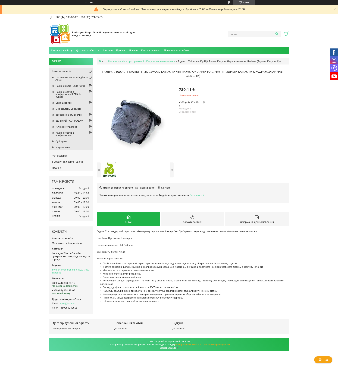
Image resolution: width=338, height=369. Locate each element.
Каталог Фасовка (151, 50)
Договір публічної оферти (66, 328)
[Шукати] (277, 34)
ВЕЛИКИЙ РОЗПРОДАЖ (69, 120)
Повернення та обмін (176, 50)
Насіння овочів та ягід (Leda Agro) (71, 78)
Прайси (56, 167)
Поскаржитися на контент (188, 344)
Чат (326, 359)
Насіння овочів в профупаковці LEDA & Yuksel (68, 94)
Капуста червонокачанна (160, 61)
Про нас (121, 50)
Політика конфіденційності (216, 344)
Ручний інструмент (66, 126)
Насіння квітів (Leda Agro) (70, 85)
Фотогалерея (59, 155)
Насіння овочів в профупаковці (126, 61)
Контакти (107, 50)
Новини (133, 50)
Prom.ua (186, 341)
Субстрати (61, 141)
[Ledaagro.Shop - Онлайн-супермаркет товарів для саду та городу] (59, 33)
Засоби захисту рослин (68, 114)
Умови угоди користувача (67, 161)
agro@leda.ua (67, 303)
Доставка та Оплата (87, 50)
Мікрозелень (62, 147)
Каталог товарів (60, 50)
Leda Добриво (63, 102)
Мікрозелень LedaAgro (68, 108)
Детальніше (120, 328)
